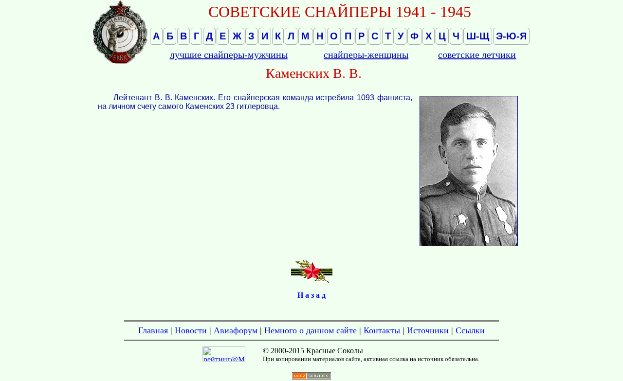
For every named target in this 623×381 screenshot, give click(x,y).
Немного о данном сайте (310, 330)
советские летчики (477, 54)
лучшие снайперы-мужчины (229, 54)
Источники (428, 330)
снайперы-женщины (366, 54)
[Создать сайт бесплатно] (311, 377)
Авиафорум (235, 330)
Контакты (382, 330)
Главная (153, 330)
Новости (191, 330)
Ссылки (470, 330)
